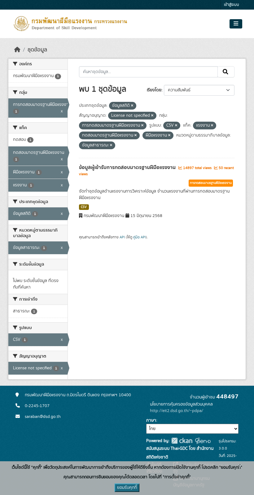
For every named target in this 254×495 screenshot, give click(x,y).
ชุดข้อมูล (37, 50)
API (122, 237)
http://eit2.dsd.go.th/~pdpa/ (176, 411)
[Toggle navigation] (236, 23)
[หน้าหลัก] (17, 50)
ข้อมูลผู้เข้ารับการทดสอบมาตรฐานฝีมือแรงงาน (128, 167)
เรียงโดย (154, 90)
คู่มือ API (139, 237)
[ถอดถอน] (132, 105)
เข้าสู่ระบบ (231, 5)
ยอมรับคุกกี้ (127, 487)
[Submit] (225, 71)
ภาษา (151, 420)
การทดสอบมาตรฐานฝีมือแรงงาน (211, 183)
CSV (84, 207)
